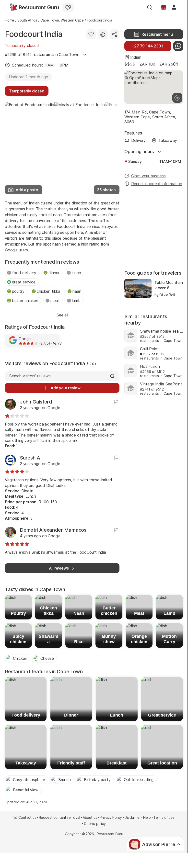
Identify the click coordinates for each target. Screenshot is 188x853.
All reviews (59, 568)
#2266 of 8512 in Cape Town (42, 54)
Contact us (27, 817)
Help (147, 817)
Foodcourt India (33, 34)
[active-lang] (163, 7)
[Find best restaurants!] (34, 7)
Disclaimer (133, 817)
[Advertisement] (153, 228)
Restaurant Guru (110, 834)
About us (90, 817)
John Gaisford (36, 402)
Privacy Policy (111, 817)
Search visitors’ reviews (29, 375)
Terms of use (164, 817)
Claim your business (148, 175)
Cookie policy (95, 823)
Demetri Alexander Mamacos (53, 530)
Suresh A (30, 458)
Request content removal (59, 817)
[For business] (68, 7)
